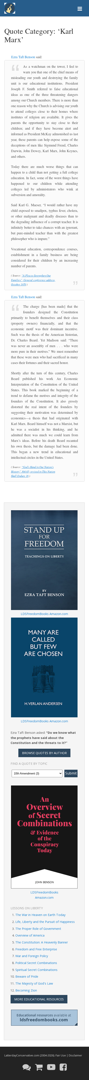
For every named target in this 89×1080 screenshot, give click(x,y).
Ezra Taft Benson (23, 57)
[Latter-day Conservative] (9, 9)
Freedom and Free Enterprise (36, 949)
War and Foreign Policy (31, 956)
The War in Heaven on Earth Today (40, 915)
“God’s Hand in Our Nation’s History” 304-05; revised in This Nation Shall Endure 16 (33, 471)
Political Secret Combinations (36, 963)
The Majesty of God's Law (34, 983)
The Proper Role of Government (38, 929)
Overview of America (29, 935)
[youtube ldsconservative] (51, 1066)
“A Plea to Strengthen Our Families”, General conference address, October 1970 (33, 280)
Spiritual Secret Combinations (36, 970)
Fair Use (61, 1055)
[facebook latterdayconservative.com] (63, 1066)
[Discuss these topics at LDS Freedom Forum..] (26, 1066)
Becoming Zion (26, 990)
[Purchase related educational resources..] (39, 1066)
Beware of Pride (26, 976)
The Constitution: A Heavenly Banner (41, 942)
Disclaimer (75, 1055)
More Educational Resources (39, 999)
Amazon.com (58, 614)
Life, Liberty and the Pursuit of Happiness (45, 922)
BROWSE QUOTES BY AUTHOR (44, 753)
